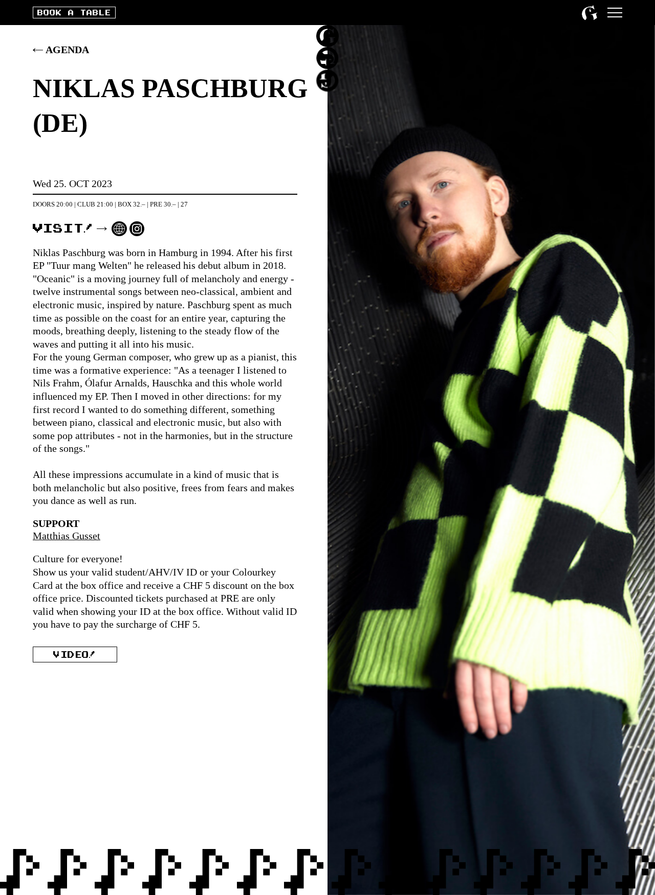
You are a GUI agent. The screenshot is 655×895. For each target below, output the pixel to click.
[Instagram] (137, 229)
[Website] (119, 229)
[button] (615, 13)
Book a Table (74, 13)
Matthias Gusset (66, 535)
